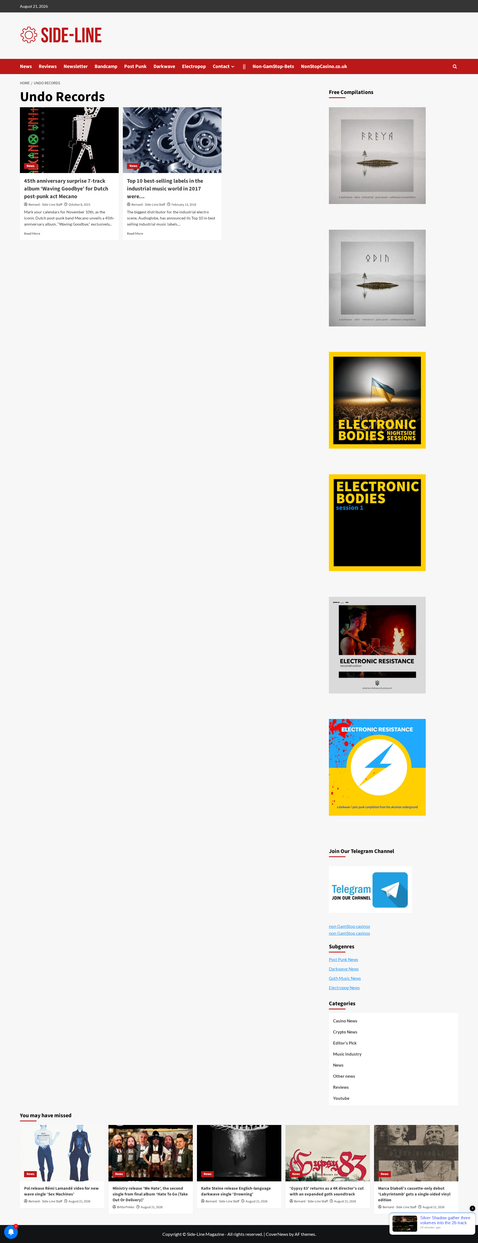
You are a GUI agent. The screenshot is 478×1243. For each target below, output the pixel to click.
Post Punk (135, 66)
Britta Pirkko (125, 1207)
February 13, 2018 (184, 204)
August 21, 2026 (79, 1201)
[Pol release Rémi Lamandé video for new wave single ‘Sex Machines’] (62, 1153)
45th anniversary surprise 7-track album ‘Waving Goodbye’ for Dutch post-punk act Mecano (66, 188)
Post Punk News (343, 959)
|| (244, 66)
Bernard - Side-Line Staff (45, 204)
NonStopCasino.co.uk (324, 66)
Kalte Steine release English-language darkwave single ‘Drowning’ (236, 1191)
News (26, 66)
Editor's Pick (345, 1042)
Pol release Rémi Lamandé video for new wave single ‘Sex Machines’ (61, 1191)
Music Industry (347, 1053)
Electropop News (344, 987)
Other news (344, 1076)
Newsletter (76, 66)
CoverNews (277, 1234)
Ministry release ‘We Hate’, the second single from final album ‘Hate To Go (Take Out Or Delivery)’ (150, 1194)
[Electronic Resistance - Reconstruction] (377, 645)
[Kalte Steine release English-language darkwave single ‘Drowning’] (239, 1153)
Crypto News (345, 1031)
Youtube (341, 1098)
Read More (32, 233)
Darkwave (164, 66)
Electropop (194, 66)
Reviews (48, 66)
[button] (454, 66)
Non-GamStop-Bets (273, 66)
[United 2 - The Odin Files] (377, 278)
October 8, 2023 (79, 204)
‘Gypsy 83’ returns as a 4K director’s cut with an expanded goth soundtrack (327, 1191)
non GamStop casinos (349, 926)
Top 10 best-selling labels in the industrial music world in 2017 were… (165, 188)
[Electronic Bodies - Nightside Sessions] (377, 400)
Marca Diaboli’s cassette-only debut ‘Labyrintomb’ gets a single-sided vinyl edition (414, 1194)
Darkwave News (344, 968)
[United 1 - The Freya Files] (377, 155)
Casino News (345, 1020)
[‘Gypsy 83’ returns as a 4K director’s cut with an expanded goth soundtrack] (327, 1153)
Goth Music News (345, 978)
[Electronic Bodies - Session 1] (377, 522)
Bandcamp (106, 66)
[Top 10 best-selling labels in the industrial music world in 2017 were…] (172, 140)
